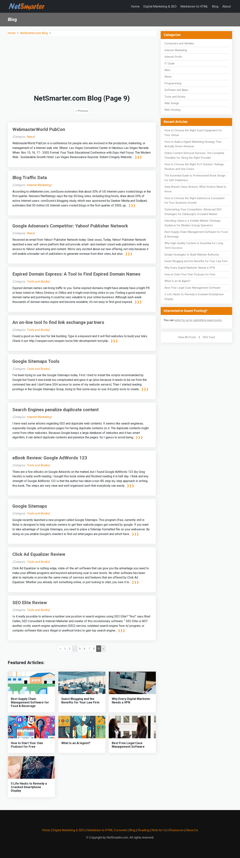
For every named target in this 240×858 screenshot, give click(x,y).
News (30, 136)
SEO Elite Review (29, 602)
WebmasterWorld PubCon (38, 129)
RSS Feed (209, 337)
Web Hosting (172, 109)
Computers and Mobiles (179, 43)
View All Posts (187, 337)
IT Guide (169, 63)
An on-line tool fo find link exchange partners (58, 322)
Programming (172, 83)
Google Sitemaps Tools (35, 361)
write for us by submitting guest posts (198, 320)
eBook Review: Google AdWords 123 (49, 457)
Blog (215, 6)
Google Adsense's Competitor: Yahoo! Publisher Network (70, 226)
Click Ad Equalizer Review (38, 554)
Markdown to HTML (194, 6)
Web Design (171, 103)
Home (135, 6)
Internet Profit (173, 56)
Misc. (167, 70)
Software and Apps (176, 90)
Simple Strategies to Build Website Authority (191, 254)
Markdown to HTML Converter (107, 830)
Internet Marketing (39, 185)
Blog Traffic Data (29, 177)
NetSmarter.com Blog (34, 33)
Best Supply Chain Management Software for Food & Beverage (30, 702)
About (226, 6)
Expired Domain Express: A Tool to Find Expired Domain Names (76, 274)
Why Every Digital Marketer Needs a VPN (189, 267)
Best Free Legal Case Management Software (128, 744)
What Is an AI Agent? (75, 743)
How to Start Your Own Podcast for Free (27, 744)
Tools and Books (38, 281)
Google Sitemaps (29, 506)
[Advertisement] (82, 65)
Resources (176, 830)
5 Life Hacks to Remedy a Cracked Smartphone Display (29, 787)
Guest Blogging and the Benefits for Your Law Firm (80, 700)
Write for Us (159, 830)
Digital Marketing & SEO (160, 6)
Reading (143, 830)
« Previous (82, 110)
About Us (192, 830)
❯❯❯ (138, 157)
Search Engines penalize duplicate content (55, 409)
